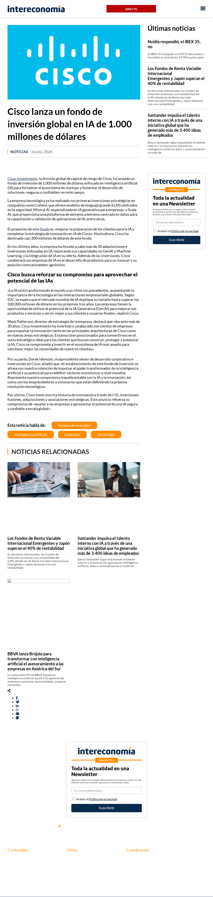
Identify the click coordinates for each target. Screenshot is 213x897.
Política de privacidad (185, 231)
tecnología (106, 434)
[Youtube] (178, 829)
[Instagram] (190, 829)
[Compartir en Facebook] (17, 698)
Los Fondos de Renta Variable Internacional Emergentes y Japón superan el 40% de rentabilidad (38, 543)
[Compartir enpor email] (17, 714)
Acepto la (178, 231)
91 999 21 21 (135, 867)
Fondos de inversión (74, 425)
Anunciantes (16, 865)
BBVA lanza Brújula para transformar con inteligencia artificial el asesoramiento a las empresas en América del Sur (35, 661)
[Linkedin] (203, 829)
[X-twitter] (153, 829)
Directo (131, 9)
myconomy (15, 858)
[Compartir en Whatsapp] (17, 710)
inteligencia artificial (30, 434)
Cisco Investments (22, 178)
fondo (45, 229)
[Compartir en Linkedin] (17, 706)
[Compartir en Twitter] (17, 702)
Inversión (72, 434)
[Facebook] (165, 829)
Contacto (73, 858)
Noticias (19, 151)
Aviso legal (74, 865)
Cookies (73, 880)
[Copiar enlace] (17, 718)
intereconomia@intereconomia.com (151, 861)
